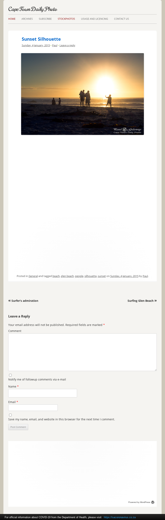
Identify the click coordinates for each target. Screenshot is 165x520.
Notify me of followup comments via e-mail (37, 379)
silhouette (91, 276)
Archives (27, 19)
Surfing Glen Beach (142, 301)
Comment (14, 331)
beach (56, 276)
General (33, 276)
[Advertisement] (82, 164)
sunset (102, 276)
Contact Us (121, 19)
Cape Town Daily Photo (32, 9)
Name (13, 386)
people (79, 276)
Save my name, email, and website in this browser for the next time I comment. (61, 419)
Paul (54, 45)
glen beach (67, 276)
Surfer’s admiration (23, 301)
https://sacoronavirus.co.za (120, 517)
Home (11, 19)
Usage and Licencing (94, 19)
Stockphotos (66, 19)
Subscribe (45, 19)
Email (13, 402)
